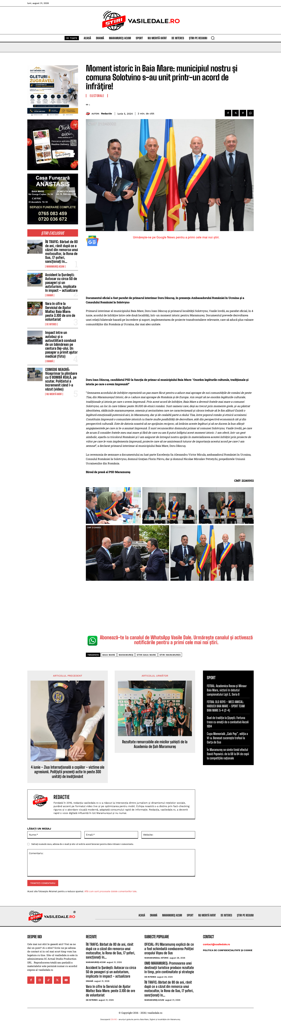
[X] (235, 113)
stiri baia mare (146, 655)
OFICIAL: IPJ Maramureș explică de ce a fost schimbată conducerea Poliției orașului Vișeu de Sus (169, 948)
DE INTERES (51, 324)
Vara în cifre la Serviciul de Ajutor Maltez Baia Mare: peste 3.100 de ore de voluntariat (60, 311)
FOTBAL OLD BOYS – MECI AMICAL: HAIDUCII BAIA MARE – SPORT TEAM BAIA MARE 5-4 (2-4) (226, 706)
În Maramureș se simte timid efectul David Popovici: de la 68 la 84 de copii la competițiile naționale (228, 754)
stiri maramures (170, 655)
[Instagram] (39, 980)
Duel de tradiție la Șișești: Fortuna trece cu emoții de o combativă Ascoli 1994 (228, 722)
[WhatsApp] (250, 113)
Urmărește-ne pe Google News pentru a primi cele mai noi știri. (176, 237)
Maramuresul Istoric (156, 958)
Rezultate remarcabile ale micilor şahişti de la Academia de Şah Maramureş (154, 744)
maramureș (126, 655)
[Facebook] (228, 113)
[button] (213, 38)
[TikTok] (48, 980)
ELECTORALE (97, 95)
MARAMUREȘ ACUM (55, 266)
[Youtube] (66, 980)
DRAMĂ (49, 295)
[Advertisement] (170, 271)
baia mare (108, 655)
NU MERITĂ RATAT (54, 394)
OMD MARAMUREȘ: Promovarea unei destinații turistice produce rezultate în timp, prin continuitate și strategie (169, 967)
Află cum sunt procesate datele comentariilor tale (110, 891)
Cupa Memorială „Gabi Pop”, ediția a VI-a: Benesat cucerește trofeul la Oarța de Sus (227, 738)
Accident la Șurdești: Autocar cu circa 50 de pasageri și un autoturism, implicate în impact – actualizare (61, 283)
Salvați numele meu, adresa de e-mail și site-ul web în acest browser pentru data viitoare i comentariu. (82, 844)
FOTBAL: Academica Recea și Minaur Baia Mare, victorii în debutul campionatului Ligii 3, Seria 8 (227, 690)
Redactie (106, 113)
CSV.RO (113, 1019)
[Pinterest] (243, 113)
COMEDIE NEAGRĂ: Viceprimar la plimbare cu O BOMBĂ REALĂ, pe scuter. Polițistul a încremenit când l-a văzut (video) (61, 379)
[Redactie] (89, 114)
